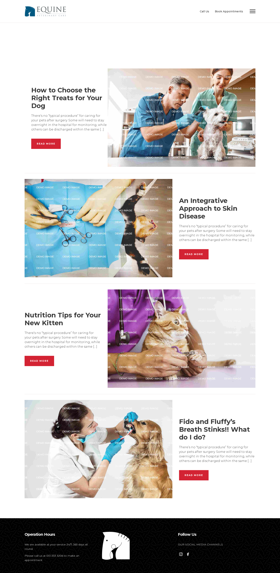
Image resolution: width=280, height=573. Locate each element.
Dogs (181, 109)
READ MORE (46, 143)
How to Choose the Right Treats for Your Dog (66, 98)
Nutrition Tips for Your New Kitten (63, 319)
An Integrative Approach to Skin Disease (208, 208)
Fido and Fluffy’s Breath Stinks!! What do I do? (214, 429)
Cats (98, 220)
